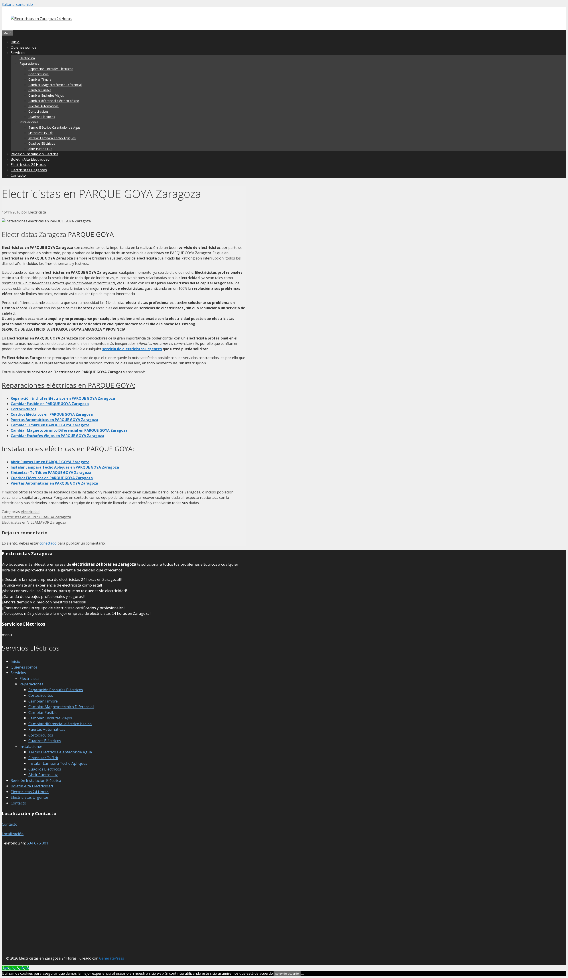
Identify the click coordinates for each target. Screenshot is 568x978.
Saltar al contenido (17, 4)
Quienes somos (23, 47)
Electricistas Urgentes (29, 170)
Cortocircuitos (38, 74)
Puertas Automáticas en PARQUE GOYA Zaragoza (54, 483)
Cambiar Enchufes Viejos (46, 95)
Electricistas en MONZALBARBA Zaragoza (36, 517)
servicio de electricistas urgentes (132, 348)
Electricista (27, 58)
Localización (13, 833)
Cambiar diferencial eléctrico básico (53, 101)
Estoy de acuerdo (287, 974)
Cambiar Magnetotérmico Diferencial (55, 85)
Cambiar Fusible (39, 90)
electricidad (30, 511)
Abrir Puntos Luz (40, 149)
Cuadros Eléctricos (41, 117)
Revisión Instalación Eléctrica (34, 154)
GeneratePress (111, 958)
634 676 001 (37, 843)
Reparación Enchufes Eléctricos (50, 69)
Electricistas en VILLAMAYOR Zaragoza (34, 522)
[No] (302, 974)
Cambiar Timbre (39, 79)
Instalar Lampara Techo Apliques (52, 138)
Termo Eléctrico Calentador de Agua (54, 127)
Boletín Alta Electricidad (30, 159)
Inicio (15, 42)
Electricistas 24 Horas (28, 164)
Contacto (18, 175)
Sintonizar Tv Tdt (40, 133)
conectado (48, 543)
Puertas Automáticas (43, 106)
